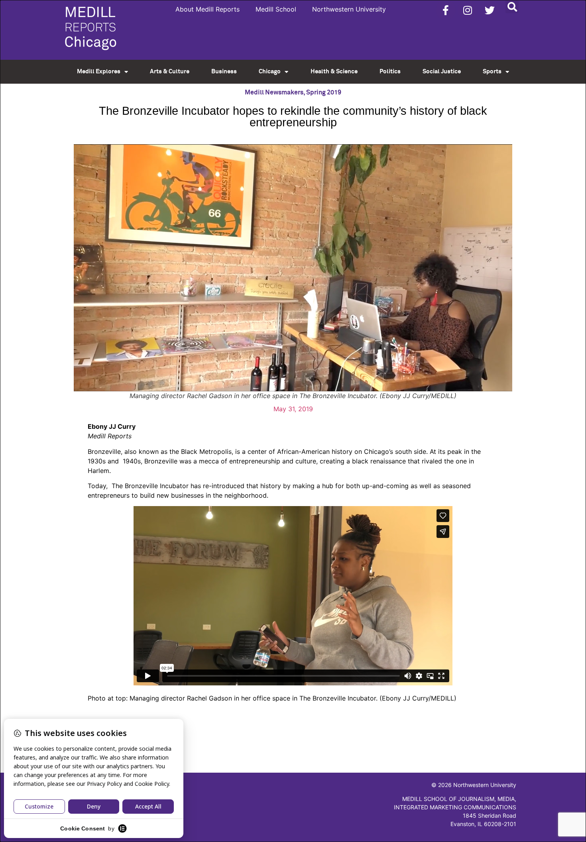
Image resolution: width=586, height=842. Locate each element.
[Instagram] (468, 10)
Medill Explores (98, 72)
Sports (492, 72)
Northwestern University (349, 9)
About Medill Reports (207, 9)
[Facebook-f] (446, 10)
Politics (390, 72)
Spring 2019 (323, 92)
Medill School (276, 9)
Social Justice (442, 72)
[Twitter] (489, 10)
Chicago (270, 72)
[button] (512, 6)
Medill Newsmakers (274, 92)
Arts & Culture (169, 72)
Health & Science (334, 72)
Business (224, 72)
